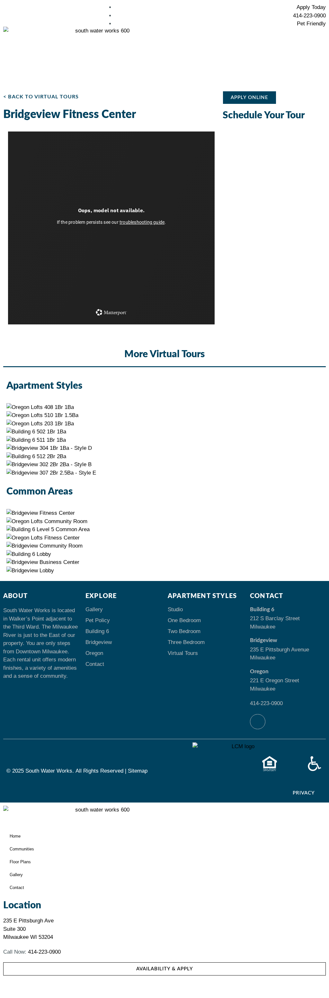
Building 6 (97, 631)
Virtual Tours (183, 653)
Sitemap (137, 771)
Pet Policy (97, 620)
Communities (22, 849)
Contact (94, 664)
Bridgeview (98, 642)
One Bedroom (184, 620)
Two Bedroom (184, 631)
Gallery (94, 609)
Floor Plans (20, 861)
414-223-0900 (266, 703)
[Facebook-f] (257, 722)
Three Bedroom (186, 642)
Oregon (94, 653)
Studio (175, 609)
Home (15, 836)
